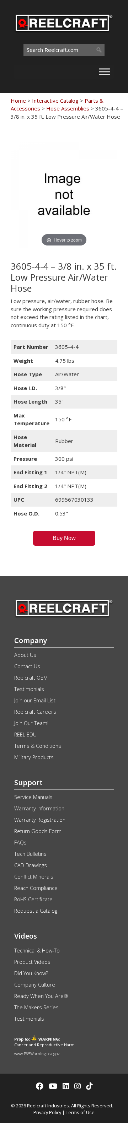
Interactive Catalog (55, 100)
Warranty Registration (39, 819)
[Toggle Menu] (104, 71)
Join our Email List (34, 700)
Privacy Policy (47, 1112)
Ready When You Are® (41, 996)
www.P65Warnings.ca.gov (36, 1053)
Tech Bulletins (30, 854)
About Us (25, 655)
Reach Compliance (36, 888)
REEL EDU (25, 734)
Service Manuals (33, 797)
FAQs (20, 842)
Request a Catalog (35, 910)
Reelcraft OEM (31, 677)
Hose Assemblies (67, 108)
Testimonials (29, 689)
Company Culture (34, 984)
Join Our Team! (31, 723)
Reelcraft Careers (35, 711)
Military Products (34, 757)
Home (18, 100)
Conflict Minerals (33, 876)
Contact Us (27, 666)
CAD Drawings (30, 865)
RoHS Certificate (33, 899)
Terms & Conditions (37, 746)
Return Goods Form (38, 831)
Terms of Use (80, 1112)
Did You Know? (31, 973)
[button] (64, 538)
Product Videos (32, 962)
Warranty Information (39, 808)
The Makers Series (36, 1007)
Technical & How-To (37, 950)
